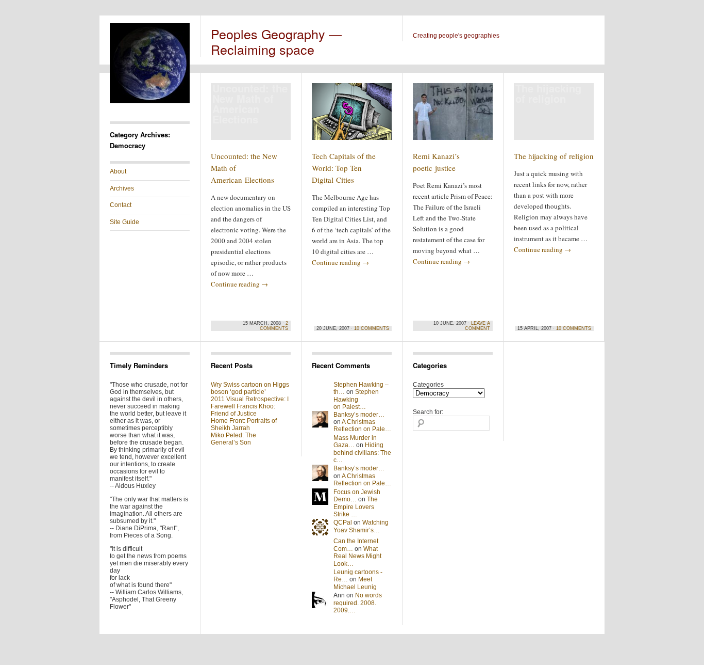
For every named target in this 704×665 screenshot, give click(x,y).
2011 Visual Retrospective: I (250, 399)
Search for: (428, 412)
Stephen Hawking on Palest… (356, 399)
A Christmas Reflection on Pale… (362, 425)
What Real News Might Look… (357, 556)
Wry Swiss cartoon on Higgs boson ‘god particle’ (250, 388)
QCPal (342, 522)
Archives (122, 188)
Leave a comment (477, 326)
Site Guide (124, 222)
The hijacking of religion (554, 156)
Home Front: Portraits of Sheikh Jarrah (244, 424)
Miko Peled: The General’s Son (233, 439)
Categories (428, 384)
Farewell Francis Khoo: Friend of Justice (243, 410)
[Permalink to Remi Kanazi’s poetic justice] (453, 116)
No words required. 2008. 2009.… (357, 603)
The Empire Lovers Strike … (355, 507)
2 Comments (274, 326)
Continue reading (239, 284)
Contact (120, 205)
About (118, 171)
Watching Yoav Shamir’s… (361, 526)
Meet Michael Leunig (355, 583)
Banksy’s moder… (358, 414)
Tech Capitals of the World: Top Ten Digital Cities (344, 168)
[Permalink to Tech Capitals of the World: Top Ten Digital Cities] (352, 116)
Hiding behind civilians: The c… (362, 452)
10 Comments (371, 328)
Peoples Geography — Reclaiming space (276, 41)
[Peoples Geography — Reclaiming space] (150, 101)
